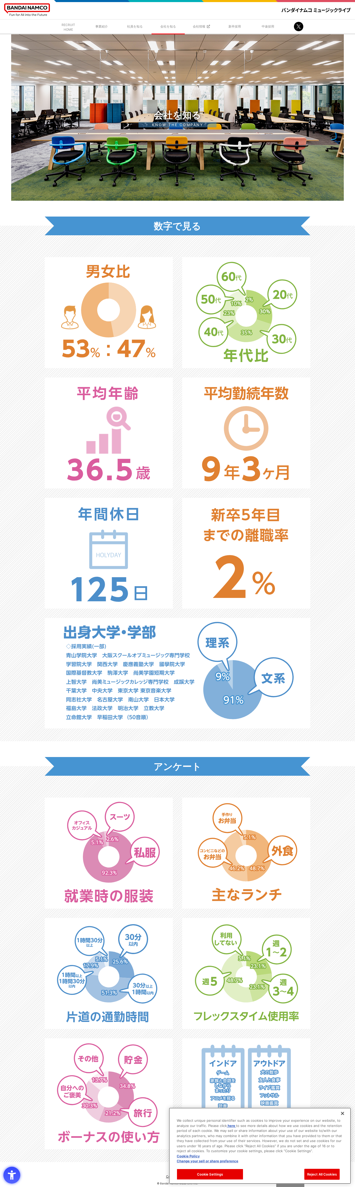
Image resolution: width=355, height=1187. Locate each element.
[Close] (342, 1113)
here (231, 1125)
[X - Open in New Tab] (298, 26)
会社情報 (199, 26)
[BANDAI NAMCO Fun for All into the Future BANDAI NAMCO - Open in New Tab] (27, 9)
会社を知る (168, 26)
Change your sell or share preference (207, 1161)
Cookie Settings (210, 1174)
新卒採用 (234, 26)
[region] (260, 1146)
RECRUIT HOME (68, 27)
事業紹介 (101, 26)
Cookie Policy (188, 1156)
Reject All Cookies (322, 1174)
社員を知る (135, 26)
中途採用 (268, 26)
